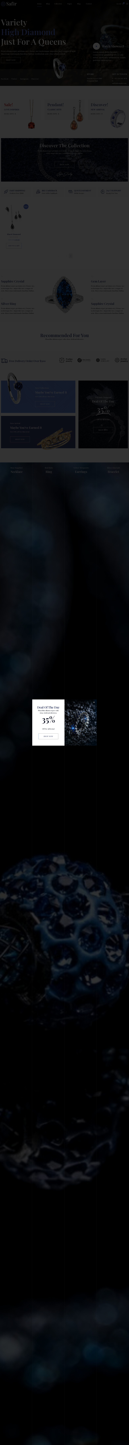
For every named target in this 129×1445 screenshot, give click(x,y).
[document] (64, 722)
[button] (94, 702)
